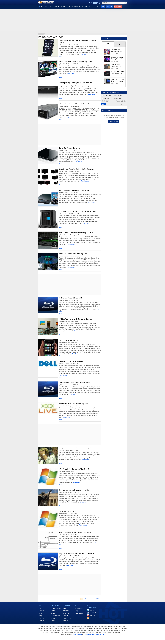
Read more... (84, 54)
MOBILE (63, 6)
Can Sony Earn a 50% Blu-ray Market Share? (74, 382)
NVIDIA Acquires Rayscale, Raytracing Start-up (75, 319)
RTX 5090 (106, 98)
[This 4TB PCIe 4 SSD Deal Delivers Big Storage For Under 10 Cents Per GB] (107, 74)
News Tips (66, 613)
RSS (91, 618)
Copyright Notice (88, 634)
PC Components (56, 608)
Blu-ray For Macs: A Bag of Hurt (70, 148)
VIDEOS (91, 6)
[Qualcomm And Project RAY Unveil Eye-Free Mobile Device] (48, 47)
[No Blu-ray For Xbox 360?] (48, 519)
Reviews (41, 611)
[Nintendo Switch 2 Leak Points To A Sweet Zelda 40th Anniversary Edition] (107, 66)
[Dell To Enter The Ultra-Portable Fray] (48, 363)
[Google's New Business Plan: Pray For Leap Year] (48, 456)
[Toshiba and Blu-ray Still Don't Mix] (48, 305)
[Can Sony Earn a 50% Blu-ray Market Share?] (48, 389)
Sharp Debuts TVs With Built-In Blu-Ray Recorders (77, 169)
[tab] (108, 44)
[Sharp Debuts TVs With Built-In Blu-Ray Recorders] (48, 176)
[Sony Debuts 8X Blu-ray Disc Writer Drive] (48, 197)
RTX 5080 (119, 96)
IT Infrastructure (55, 615)
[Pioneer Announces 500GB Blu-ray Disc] (48, 261)
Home (41, 608)
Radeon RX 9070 (121, 101)
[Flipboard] (97, 3)
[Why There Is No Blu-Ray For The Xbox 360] (48, 477)
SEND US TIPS (84, 3)
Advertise (66, 611)
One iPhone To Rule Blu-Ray (69, 340)
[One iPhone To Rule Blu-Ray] (48, 350)
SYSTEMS (56, 6)
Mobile (53, 613)
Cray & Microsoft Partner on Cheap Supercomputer (77, 211)
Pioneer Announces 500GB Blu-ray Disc (73, 254)
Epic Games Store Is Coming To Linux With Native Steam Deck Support (117, 58)
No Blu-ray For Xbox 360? (68, 511)
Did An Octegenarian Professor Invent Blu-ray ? (75, 490)
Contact (65, 615)
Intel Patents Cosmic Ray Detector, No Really (75, 532)
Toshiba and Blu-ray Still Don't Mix (71, 298)
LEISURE (84, 6)
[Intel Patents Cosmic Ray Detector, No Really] (48, 540)
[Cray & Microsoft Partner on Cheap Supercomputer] (48, 219)
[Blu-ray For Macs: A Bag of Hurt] (48, 155)
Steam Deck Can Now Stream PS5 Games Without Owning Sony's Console (117, 80)
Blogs (40, 615)
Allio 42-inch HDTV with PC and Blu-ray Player (75, 61)
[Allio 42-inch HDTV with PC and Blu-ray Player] (48, 69)
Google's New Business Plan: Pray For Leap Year (76, 448)
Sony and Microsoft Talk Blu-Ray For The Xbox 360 (77, 553)
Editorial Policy (79, 613)
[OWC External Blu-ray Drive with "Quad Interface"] (48, 111)
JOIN (78, 3)
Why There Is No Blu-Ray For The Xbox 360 (74, 469)
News (60, 56)
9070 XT (118, 98)
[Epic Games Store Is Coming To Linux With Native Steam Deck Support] (107, 59)
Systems (53, 611)
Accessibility (79, 608)
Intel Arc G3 (106, 33)
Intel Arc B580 (107, 96)
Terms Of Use (99, 634)
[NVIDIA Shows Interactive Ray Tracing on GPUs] (48, 240)
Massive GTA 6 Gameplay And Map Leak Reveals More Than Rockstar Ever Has (117, 50)
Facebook (93, 613)
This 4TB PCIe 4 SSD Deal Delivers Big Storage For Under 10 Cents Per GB (117, 73)
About (65, 608)
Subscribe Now (114, 121)
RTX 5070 (106, 101)
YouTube (92, 615)
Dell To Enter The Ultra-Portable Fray (72, 361)
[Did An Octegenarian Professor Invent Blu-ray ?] (48, 498)
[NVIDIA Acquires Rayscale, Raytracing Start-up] (48, 326)
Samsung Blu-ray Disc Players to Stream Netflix (75, 83)
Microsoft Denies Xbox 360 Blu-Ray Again (73, 404)
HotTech (65, 620)
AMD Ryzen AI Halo (94, 33)
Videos (53, 620)
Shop (102, 6)
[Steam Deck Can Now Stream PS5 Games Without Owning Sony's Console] (107, 81)
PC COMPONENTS (46, 6)
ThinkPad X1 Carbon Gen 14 (56, 33)
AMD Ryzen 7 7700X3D (77, 33)
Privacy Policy (67, 618)
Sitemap (41, 620)
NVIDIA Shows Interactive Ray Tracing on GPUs (76, 232)
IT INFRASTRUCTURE (74, 6)
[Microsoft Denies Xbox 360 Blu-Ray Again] (48, 409)
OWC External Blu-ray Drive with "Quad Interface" (77, 104)
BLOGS (97, 6)
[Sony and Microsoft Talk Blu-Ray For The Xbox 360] (48, 562)
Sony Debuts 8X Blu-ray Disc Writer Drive (74, 190)
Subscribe (109, 6)
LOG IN (74, 3)
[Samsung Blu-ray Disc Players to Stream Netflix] (48, 90)
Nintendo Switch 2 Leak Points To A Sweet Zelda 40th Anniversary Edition (117, 65)
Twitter (92, 610)
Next (97, 599)
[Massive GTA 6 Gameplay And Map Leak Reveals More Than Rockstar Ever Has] (107, 51)
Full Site (41, 618)
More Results (123, 104)
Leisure (53, 618)
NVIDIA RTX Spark (119, 33)
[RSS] (100, 3)
